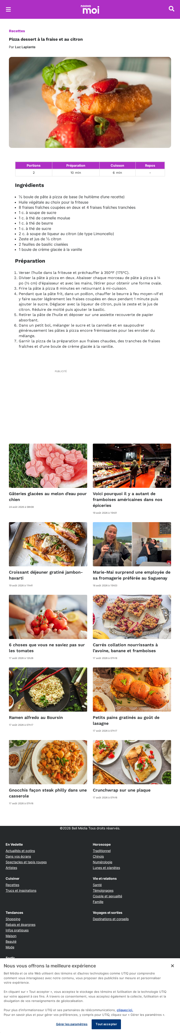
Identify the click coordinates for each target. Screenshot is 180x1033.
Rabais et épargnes (20, 925)
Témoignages (103, 890)
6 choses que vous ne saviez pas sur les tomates (47, 647)
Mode (10, 947)
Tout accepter (106, 1024)
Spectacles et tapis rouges (26, 862)
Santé (97, 885)
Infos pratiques (17, 930)
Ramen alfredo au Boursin (36, 717)
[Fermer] (172, 966)
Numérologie (102, 862)
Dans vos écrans (18, 856)
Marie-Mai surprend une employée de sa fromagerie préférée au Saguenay (131, 575)
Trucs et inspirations (21, 890)
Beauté (11, 941)
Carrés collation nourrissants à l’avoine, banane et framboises (125, 647)
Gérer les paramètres (72, 1024)
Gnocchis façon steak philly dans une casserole (48, 793)
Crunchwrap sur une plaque (121, 790)
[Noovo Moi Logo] (90, 9)
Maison (11, 936)
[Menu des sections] (8, 9)
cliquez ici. (125, 1010)
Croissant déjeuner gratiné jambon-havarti (46, 575)
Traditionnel (102, 851)
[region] (90, 995)
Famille (98, 902)
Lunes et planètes (106, 868)
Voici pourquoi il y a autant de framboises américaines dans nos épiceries (127, 499)
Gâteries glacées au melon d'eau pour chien (48, 496)
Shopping (13, 919)
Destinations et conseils (111, 919)
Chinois (98, 856)
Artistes (11, 868)
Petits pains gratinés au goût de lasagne (126, 720)
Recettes (17, 31)
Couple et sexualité (107, 896)
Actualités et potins (20, 851)
